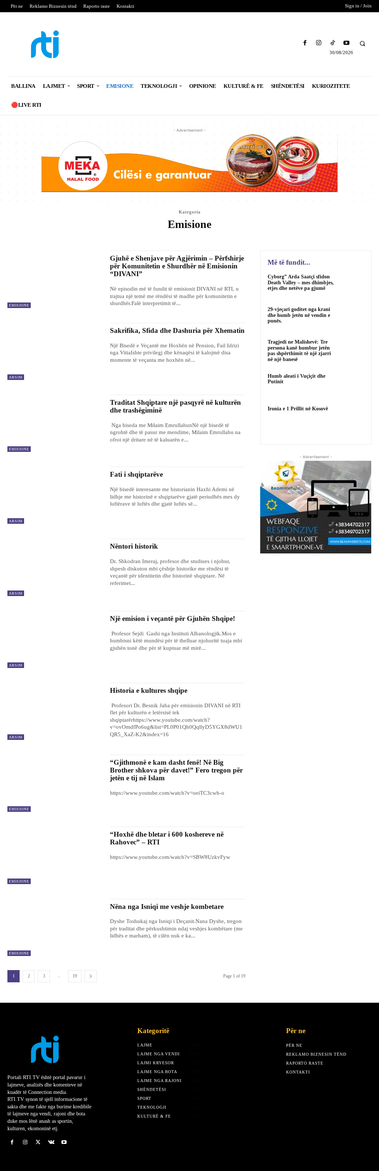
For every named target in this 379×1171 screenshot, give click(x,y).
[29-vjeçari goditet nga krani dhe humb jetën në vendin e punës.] (351, 317)
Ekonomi (50, 238)
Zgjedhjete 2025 (337, 238)
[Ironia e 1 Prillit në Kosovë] (351, 417)
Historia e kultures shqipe (148, 690)
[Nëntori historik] (55, 567)
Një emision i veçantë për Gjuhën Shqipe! (172, 618)
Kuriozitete (139, 238)
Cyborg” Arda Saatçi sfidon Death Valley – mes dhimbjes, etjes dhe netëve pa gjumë (301, 282)
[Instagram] (319, 43)
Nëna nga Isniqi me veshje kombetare (167, 906)
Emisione (75, 238)
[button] (362, 43)
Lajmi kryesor (193, 238)
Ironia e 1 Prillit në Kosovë (298, 408)
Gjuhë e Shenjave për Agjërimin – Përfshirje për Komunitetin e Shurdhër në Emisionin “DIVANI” (177, 266)
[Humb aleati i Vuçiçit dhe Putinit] (351, 384)
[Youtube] (346, 43)
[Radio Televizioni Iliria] (51, 44)
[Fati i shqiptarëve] (55, 495)
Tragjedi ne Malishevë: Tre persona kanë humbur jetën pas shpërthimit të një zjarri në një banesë (299, 350)
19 (75, 976)
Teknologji (302, 238)
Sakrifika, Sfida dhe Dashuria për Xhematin (177, 330)
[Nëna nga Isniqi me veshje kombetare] (55, 927)
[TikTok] (333, 43)
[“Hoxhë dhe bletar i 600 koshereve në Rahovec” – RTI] (55, 855)
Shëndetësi (253, 238)
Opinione (225, 238)
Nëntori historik (134, 546)
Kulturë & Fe (105, 238)
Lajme (165, 238)
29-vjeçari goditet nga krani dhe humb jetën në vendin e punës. (299, 315)
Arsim (29, 238)
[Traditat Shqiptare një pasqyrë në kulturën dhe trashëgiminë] (55, 423)
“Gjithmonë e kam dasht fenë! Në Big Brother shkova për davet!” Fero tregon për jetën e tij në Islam (176, 770)
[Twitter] (38, 1142)
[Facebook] (305, 43)
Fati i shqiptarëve (136, 474)
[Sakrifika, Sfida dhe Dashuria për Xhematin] (55, 351)
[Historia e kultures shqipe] (55, 711)
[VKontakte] (51, 1142)
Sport (277, 238)
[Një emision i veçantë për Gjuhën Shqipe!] (55, 639)
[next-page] (90, 976)
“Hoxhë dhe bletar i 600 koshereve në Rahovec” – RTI (167, 838)
